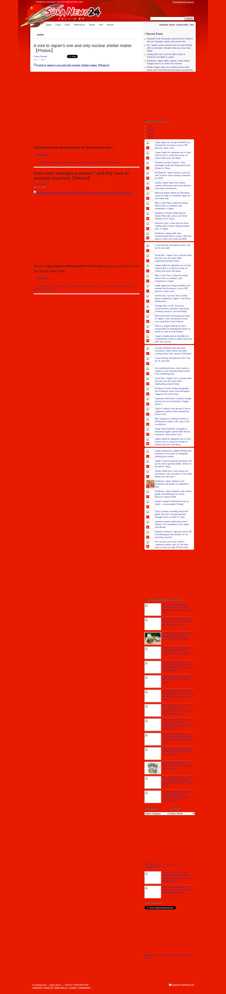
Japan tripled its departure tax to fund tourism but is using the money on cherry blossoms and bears (173, 155)
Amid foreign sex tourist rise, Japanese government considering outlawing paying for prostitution (177, 723)
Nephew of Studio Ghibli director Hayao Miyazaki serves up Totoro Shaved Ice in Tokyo (171, 216)
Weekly (150, 129)
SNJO (109, 162)
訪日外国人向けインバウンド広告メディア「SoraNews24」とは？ (164, 865)
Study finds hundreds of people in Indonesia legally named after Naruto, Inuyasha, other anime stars (173, 432)
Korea (67, 25)
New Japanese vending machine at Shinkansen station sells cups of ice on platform (172, 421)
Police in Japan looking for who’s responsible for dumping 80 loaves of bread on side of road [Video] (172, 329)
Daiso (108, 286)
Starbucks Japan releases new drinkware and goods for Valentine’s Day (172, 484)
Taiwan (92, 25)
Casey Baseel (40, 56)
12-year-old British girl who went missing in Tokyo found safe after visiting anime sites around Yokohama (173, 351)
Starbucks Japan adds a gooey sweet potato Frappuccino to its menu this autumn (168, 62)
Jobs (191, 25)
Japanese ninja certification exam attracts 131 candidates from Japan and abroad (172, 524)
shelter (100, 162)
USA (101, 25)
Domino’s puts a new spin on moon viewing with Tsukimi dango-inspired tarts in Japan (172, 226)
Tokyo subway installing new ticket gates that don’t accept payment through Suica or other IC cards (171, 514)
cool (94, 286)
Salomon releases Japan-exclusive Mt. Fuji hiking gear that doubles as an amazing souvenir (173, 534)
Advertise (37, 987)
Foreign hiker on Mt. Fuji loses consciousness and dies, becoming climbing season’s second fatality (172, 309)
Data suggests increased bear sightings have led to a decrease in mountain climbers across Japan (178, 695)
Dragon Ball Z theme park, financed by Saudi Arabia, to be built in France (177, 766)
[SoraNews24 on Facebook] (154, 2)
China (58, 25)
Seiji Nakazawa (87, 162)
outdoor (128, 286)
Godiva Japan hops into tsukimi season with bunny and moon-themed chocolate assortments (170, 68)
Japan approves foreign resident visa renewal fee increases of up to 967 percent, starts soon (172, 145)
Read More (43, 154)
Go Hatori (117, 286)
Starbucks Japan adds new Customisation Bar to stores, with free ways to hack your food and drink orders (168, 237)
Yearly (150, 137)
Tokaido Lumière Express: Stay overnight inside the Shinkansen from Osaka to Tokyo (173, 165)
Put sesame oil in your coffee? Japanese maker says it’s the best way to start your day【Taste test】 (172, 544)
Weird (172, 25)
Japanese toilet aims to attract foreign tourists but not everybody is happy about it (173, 401)
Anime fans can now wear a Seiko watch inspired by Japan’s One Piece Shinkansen (173, 298)
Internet (110, 25)
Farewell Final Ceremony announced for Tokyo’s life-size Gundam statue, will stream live (170, 40)
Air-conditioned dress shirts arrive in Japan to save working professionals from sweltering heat (172, 371)
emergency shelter (60, 162)
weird (116, 162)
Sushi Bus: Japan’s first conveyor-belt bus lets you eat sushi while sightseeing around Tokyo (173, 258)
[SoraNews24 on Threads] (161, 2)
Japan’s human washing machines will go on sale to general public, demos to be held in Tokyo (173, 464)
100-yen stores (68, 286)
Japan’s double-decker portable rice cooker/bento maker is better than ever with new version (173, 339)
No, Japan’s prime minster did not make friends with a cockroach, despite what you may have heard (169, 48)
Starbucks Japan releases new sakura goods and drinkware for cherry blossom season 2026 (173, 494)
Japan (49, 25)
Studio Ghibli (182, 25)
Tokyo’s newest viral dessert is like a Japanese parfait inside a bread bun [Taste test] (172, 411)
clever (80, 286)
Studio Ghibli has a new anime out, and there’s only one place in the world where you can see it (173, 474)
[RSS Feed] (170, 2)
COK (47, 162)
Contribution (176, 955)
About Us (148, 955)
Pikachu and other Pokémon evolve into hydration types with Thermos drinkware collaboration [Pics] (177, 738)
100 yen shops (52, 286)
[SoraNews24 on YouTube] (167, 2)
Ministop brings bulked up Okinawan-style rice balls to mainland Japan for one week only (172, 196)
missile (74, 162)
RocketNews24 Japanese (183, 2)
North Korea (79, 25)
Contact (165, 955)
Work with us (61, 987)
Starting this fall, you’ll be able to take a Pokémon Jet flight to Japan (166, 55)
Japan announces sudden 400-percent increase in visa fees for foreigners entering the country (173, 454)
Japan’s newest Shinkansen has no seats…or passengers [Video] (172, 502)
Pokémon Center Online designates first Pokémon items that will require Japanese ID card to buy (172, 391)
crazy (101, 286)
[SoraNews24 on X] (164, 2)
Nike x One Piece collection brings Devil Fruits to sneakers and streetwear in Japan (171, 206)
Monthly (151, 133)
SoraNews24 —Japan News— (67, 12)
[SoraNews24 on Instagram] (158, 2)
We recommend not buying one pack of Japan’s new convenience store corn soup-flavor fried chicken (172, 319)
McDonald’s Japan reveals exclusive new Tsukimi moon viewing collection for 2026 (172, 175)
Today (150, 126)
